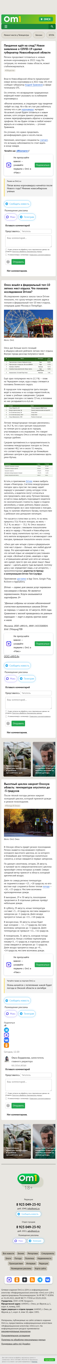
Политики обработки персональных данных (27, 251)
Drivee (29, 481)
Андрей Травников (34, 84)
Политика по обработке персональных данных (23, 1339)
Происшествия (16, 1263)
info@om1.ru (33, 1208)
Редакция (43, 1263)
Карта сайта (40, 1268)
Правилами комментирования (40, 255)
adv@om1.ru (34, 1231)
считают (44, 140)
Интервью (31, 1263)
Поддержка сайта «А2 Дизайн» (15, 1343)
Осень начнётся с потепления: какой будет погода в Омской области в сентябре (29, 986)
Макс (13, 217)
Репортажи (33, 1253)
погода (46, 886)
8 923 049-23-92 (28, 1204)
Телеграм (29, 217)
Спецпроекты (47, 1253)
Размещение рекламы (21, 1268)
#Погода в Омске (12, 805)
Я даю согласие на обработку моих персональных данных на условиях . (27, 250)
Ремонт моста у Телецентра (16, 35)
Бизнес (21, 1253)
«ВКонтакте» (22, 150)
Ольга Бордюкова (21, 1057)
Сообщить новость (19, 203)
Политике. (34, 1362)
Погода (18, 1258)
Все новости (8, 1253)
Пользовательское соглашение (15, 1335)
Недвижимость (44, 1258)
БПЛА (51, 35)
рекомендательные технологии (15, 1331)
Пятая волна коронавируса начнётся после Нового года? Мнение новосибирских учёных (29, 188)
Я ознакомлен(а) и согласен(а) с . (29, 255)
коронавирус (27, 109)
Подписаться (42, 165)
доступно (21, 578)
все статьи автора (19, 1065)
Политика (29, 1258)
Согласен (49, 1359)
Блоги (8, 1258)
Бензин (39, 35)
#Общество (10, 70)
